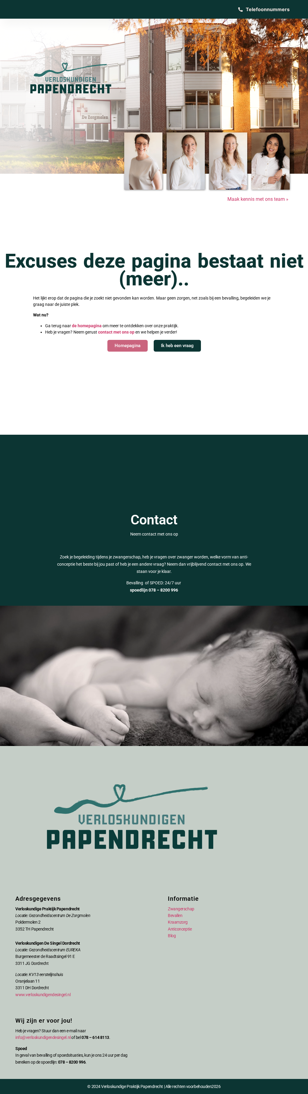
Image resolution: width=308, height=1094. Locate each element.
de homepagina (87, 325)
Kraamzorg (178, 922)
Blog (172, 935)
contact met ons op (116, 332)
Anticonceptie (180, 929)
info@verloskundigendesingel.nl (43, 1037)
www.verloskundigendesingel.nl (42, 994)
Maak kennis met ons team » (258, 199)
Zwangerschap (181, 908)
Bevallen (175, 915)
